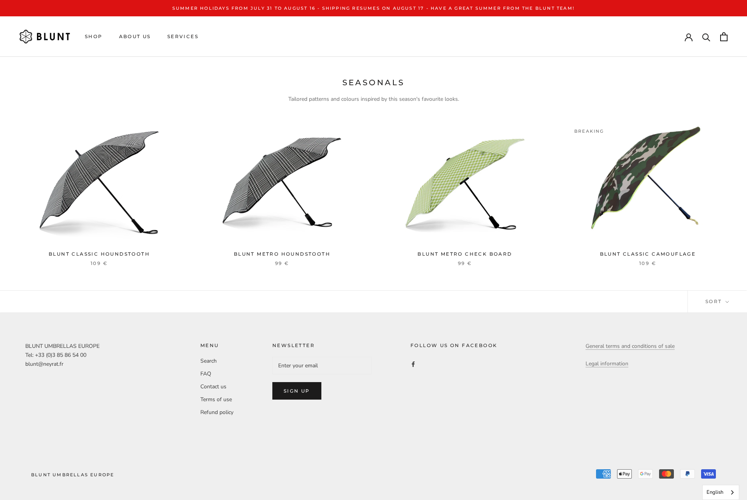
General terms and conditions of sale (630, 346)
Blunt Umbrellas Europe (72, 474)
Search (208, 361)
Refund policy (216, 412)
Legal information (607, 363)
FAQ (205, 373)
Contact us (213, 386)
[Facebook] (413, 363)
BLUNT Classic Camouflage (648, 254)
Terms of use (216, 399)
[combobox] (720, 492)
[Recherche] (706, 37)
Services (182, 37)
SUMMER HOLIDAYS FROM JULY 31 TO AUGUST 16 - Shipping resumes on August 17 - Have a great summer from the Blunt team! (373, 8)
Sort (714, 301)
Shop (94, 37)
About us (135, 37)
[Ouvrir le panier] (724, 36)
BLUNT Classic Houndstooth (99, 254)
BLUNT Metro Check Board (464, 254)
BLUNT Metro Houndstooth (282, 254)
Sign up (297, 391)
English (715, 492)
